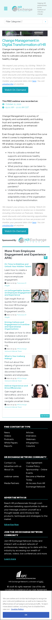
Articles (30, 432)
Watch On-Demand (15, 89)
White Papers (11, 443)
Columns (30, 446)
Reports (8, 446)
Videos (7, 436)
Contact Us (10, 463)
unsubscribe (7, 84)
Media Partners (11, 483)
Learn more (10, 559)
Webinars (30, 439)
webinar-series (11, 476)
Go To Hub (45, 416)
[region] (26, 605)
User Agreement (34, 463)
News (7, 432)
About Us (9, 469)
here (34, 81)
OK (26, 615)
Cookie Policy (33, 466)
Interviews (31, 436)
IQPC (41, 581)
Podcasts (9, 439)
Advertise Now (11, 525)
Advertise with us (12, 466)
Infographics (32, 443)
